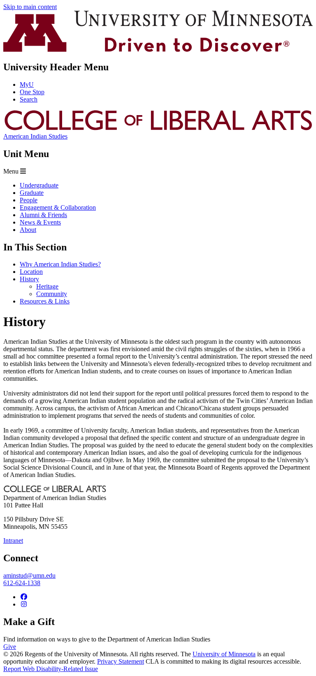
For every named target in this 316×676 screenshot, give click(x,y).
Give (9, 646)
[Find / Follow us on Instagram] (24, 604)
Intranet (13, 540)
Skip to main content (30, 6)
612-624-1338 (21, 582)
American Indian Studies (35, 136)
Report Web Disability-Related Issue (50, 668)
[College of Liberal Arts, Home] (158, 128)
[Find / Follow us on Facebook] (24, 596)
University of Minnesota (224, 654)
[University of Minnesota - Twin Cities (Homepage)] (158, 49)
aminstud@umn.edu (29, 575)
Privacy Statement (120, 661)
